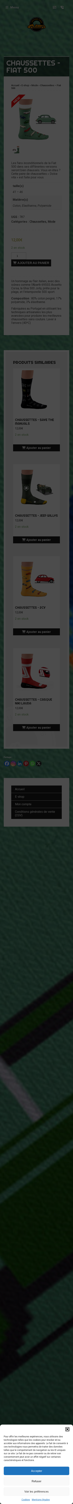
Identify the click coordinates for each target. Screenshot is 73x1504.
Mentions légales (41, 1499)
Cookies (26, 1499)
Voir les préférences (36, 1491)
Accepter (36, 1470)
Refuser (36, 1481)
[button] (67, 1429)
